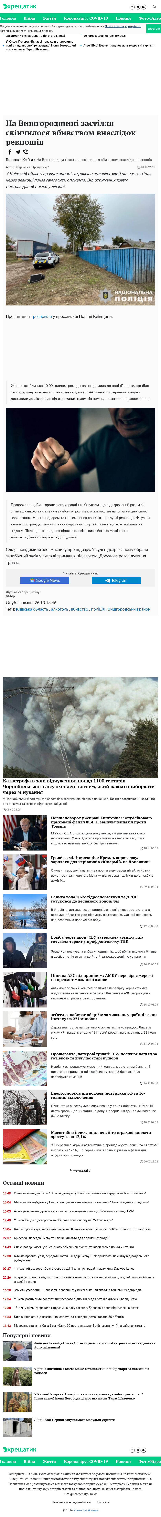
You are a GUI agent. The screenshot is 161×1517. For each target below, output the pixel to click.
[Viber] (25, 152)
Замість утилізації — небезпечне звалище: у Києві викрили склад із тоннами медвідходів (78, 1290)
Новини (123, 18)
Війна (29, 18)
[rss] (143, 6)
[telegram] (137, 6)
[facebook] (132, 6)
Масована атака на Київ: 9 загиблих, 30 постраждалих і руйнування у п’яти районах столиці (80, 1325)
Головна (8, 18)
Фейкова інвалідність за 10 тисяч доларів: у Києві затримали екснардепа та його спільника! (80, 1193)
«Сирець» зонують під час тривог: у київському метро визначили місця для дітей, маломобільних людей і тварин (84, 1279)
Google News (48, 580)
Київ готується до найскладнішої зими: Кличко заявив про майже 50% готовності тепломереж (82, 1229)
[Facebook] (10, 152)
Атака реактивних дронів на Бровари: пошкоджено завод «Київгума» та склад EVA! (74, 1211)
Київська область (32, 609)
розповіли (42, 317)
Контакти (102, 1502)
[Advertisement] (80, 85)
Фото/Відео (150, 18)
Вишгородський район (129, 609)
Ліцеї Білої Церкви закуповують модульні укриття (118, 45)
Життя (49, 18)
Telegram (119, 580)
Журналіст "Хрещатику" (32, 167)
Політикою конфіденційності (123, 26)
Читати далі (79, 1170)
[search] (154, 6)
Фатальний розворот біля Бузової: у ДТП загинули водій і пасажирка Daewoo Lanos (74, 1268)
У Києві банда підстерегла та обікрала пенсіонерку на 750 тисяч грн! (63, 1220)
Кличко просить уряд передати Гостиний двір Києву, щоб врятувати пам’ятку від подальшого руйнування (81, 1258)
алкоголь (59, 609)
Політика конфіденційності (71, 1502)
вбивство (79, 609)
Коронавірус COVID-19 (86, 18)
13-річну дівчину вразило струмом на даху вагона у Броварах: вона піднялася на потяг (76, 1307)
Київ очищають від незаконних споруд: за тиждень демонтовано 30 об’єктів (69, 1316)
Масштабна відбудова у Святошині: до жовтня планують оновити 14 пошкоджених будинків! (81, 1202)
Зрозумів (153, 28)
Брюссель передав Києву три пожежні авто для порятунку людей (61, 1238)
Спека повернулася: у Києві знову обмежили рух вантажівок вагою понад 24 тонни (74, 1247)
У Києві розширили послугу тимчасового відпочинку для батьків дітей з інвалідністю (75, 1299)
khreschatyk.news (86, 1510)
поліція (98, 609)
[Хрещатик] (19, 6)
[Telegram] (18, 152)
